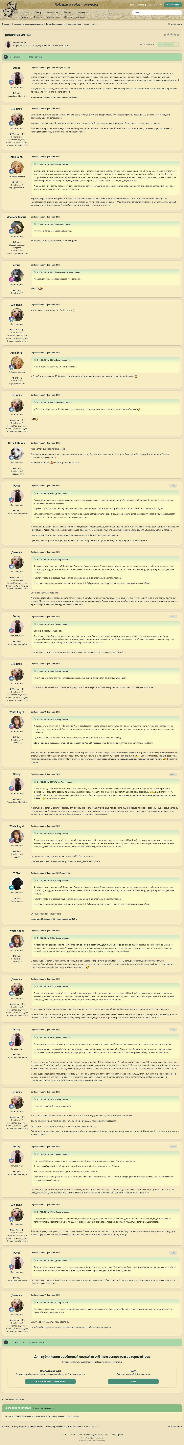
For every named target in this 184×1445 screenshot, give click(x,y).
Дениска (16, 108)
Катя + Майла (16, 443)
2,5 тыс (18, 737)
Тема (71, 1434)
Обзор (38, 12)
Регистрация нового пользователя (50, 1381)
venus (16, 265)
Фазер (22, 43)
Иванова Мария (16, 217)
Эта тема (168, 13)
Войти (133, 1381)
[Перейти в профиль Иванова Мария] (17, 227)
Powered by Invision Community (92, 1441)
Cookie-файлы (117, 1434)
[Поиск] (179, 12)
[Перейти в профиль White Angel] (17, 722)
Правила (37, 17)
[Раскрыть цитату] (35, 164)
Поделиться (148, 44)
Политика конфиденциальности (93, 1434)
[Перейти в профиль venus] (17, 275)
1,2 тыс (18, 290)
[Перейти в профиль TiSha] (17, 883)
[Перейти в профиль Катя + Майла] (17, 453)
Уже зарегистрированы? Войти (145, 5)
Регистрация (173, 5)
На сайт (26, 12)
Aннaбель (16, 156)
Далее (17, 57)
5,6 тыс (18, 242)
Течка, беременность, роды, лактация (50, 46)
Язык (62, 1434)
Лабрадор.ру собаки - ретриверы (76, 4)
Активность (52, 12)
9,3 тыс (18, 468)
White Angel (16, 712)
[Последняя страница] (23, 57)
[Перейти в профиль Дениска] (17, 119)
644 (18, 898)
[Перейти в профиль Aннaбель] (17, 167)
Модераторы (53, 17)
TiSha (16, 873)
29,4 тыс (15, 134)
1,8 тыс (18, 93)
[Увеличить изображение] (41, 288)
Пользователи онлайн (74, 17)
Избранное (82, 12)
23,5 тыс (18, 182)
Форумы (24, 17)
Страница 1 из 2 (36, 57)
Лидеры (67, 12)
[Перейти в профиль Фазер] (8, 44)
